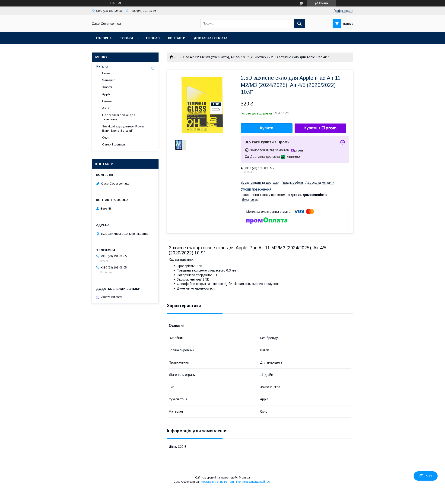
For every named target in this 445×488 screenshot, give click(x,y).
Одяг (106, 137)
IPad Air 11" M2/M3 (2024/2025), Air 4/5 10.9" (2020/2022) (225, 57)
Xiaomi (107, 87)
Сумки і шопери (113, 144)
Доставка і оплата (210, 38)
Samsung (108, 80)
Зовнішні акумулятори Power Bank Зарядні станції (123, 128)
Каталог (102, 66)
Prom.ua (244, 477)
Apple (106, 94)
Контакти (176, 38)
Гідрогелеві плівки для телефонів (118, 117)
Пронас (153, 38)
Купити (266, 128)
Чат (429, 476)
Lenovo (107, 73)
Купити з (312, 128)
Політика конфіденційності (253, 481)
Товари (126, 38)
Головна (103, 38)
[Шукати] (299, 23)
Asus (105, 108)
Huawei (107, 101)
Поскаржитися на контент (217, 481)
